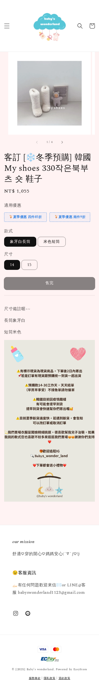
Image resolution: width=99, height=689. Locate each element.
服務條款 (35, 678)
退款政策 (64, 678)
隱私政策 (50, 678)
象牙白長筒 (20, 241)
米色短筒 (51, 241)
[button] (7, 26)
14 (12, 265)
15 (29, 265)
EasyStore (80, 669)
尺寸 (8, 254)
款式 (8, 231)
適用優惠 (12, 205)
